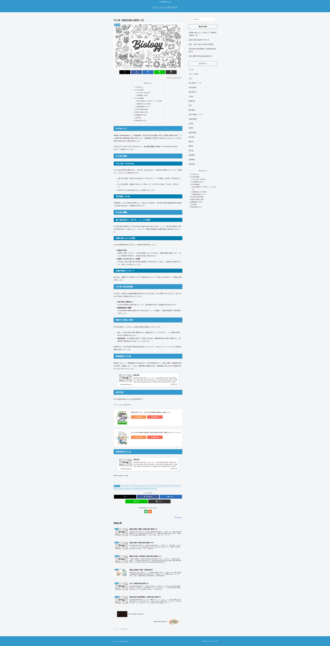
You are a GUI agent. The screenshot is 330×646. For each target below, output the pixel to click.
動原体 (135, 486)
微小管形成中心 (164, 486)
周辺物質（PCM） (142, 95)
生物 (179, 486)
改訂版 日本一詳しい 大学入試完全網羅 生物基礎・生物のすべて (150, 412)
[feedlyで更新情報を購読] (146, 511)
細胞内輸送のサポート (144, 106)
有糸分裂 (173, 486)
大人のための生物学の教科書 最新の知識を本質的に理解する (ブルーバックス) (155, 432)
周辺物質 (141, 486)
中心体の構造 (139, 90)
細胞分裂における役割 (144, 104)
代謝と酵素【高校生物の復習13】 (200, 56)
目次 (145, 83)
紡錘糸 (122, 488)
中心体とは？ (139, 87)
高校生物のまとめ (140, 120)
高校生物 (118, 486)
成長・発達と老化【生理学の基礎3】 (201, 44)
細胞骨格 (145, 488)
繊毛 (151, 488)
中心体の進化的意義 (141, 109)
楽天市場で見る (155, 417)
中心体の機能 (139, 98)
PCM (124, 486)
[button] (171, 72)
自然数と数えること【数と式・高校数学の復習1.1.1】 (203, 34)
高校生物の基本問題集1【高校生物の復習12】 (202, 50)
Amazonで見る (138, 417)
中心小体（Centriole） (144, 92)
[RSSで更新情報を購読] (150, 511)
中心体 (129, 486)
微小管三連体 (155, 486)
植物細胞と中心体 (140, 115)
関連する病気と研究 (141, 112)
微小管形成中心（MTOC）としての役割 (149, 101)
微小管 (147, 486)
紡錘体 (117, 488)
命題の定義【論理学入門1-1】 (199, 40)
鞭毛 (156, 488)
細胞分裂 (138, 488)
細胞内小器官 (130, 488)
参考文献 (138, 117)
